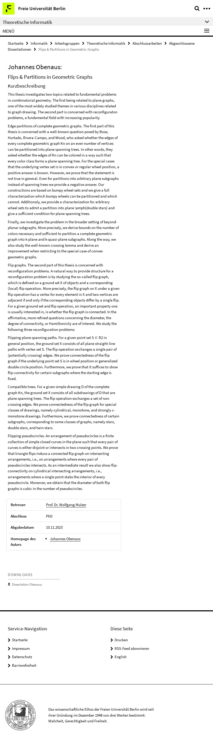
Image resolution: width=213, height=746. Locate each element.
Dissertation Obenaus (27, 584)
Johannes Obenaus (65, 538)
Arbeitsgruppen (67, 43)
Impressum (21, 648)
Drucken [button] (121, 639)
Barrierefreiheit (24, 665)
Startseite (15, 43)
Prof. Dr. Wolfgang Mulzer (66, 504)
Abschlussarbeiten (147, 43)
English (121, 656)
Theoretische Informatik (106, 43)
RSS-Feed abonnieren (132, 648)
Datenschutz (22, 656)
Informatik (39, 43)
